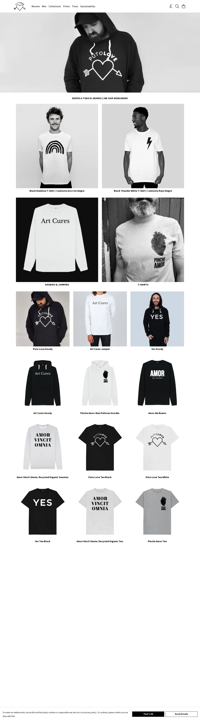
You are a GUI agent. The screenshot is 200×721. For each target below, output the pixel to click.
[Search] (177, 6)
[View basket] (183, 6)
